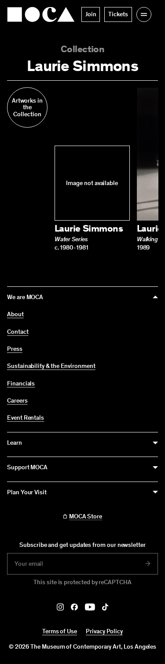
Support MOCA (27, 467)
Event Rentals (25, 417)
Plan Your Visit (27, 492)
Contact (18, 332)
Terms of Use (59, 631)
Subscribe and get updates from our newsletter (82, 545)
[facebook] (74, 606)
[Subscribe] (147, 563)
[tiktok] (105, 606)
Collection (83, 49)
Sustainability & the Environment (51, 366)
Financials (21, 383)
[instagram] (60, 606)
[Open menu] (143, 14)
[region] (82, 169)
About (15, 314)
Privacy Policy (104, 631)
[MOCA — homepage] (41, 14)
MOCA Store (85, 516)
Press (14, 349)
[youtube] (90, 606)
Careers (17, 400)
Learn (14, 442)
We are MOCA (25, 297)
